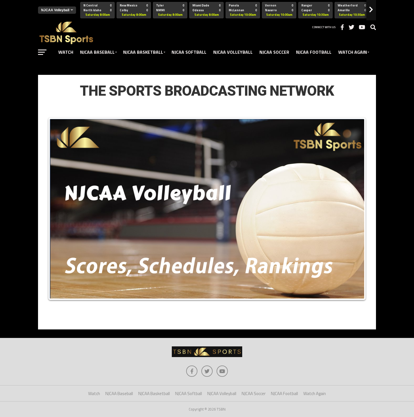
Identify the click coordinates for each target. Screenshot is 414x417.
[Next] (356, 209)
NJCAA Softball (189, 52)
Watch (65, 52)
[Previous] (58, 209)
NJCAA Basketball (143, 52)
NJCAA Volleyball (233, 52)
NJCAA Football (313, 52)
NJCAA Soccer (274, 52)
